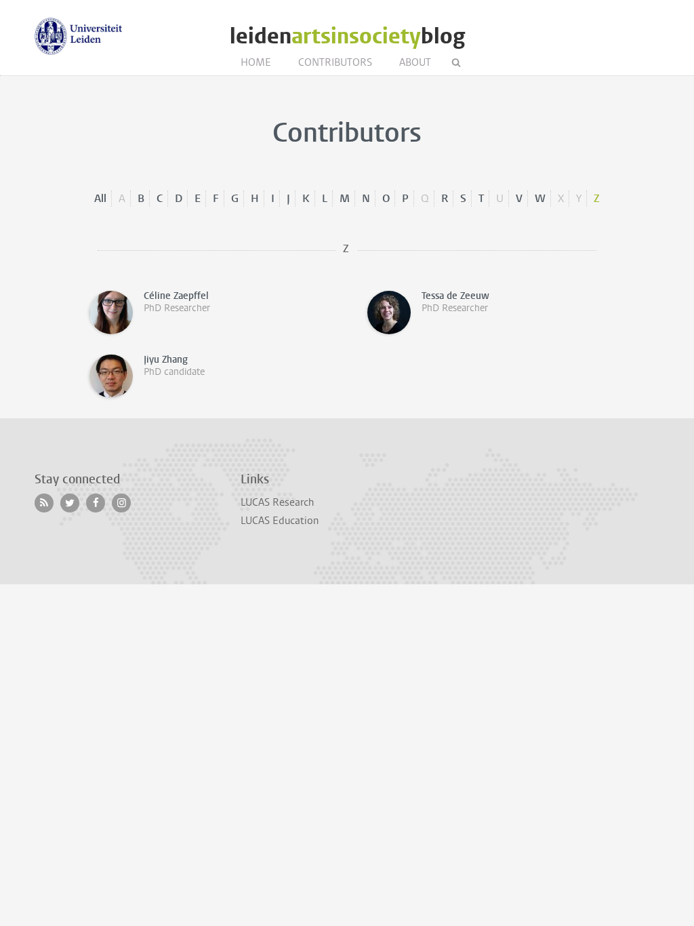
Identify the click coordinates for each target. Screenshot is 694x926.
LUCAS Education (280, 520)
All (100, 198)
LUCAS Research (277, 502)
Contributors (335, 62)
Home (256, 62)
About (415, 62)
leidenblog (347, 36)
